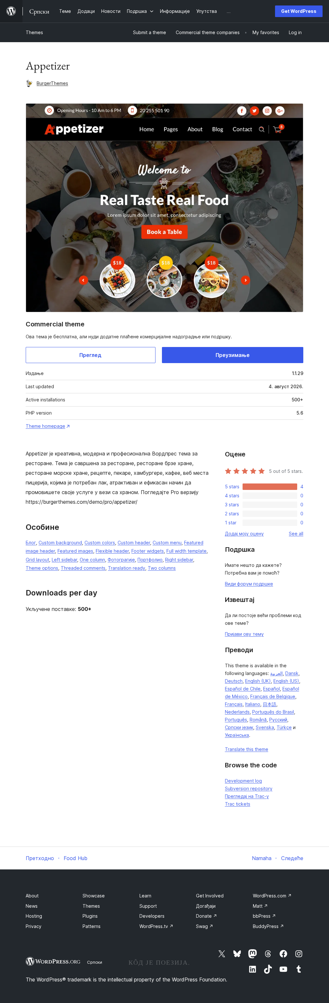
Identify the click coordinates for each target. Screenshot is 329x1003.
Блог (31, 542)
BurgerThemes (52, 83)
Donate (206, 916)
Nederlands (237, 712)
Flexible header (112, 551)
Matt (260, 906)
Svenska (265, 727)
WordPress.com (272, 895)
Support (148, 906)
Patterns (92, 926)
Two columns (162, 568)
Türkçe (284, 727)
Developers (151, 916)
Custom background (60, 542)
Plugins (90, 916)
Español (271, 688)
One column (92, 559)
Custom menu (167, 542)
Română (258, 719)
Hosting (34, 916)
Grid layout (37, 559)
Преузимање (233, 355)
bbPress (264, 916)
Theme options (42, 568)
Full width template (186, 551)
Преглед (90, 355)
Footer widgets (147, 551)
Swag (204, 926)
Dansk (291, 673)
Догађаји (206, 906)
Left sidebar (64, 559)
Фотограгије (121, 559)
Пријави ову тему (244, 634)
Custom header (134, 542)
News (32, 906)
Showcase (94, 895)
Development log (243, 780)
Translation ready (126, 568)
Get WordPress (298, 11)
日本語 (269, 704)
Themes (34, 32)
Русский (278, 719)
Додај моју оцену (244, 533)
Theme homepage (45, 426)
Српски (94, 962)
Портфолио (150, 559)
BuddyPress (268, 926)
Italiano (252, 704)
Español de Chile (243, 688)
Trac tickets (237, 804)
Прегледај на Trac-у (247, 796)
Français (234, 704)
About (32, 895)
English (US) (286, 681)
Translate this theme (246, 749)
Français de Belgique (272, 696)
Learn (145, 895)
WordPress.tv (156, 926)
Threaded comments (83, 568)
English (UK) (258, 681)
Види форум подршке (249, 583)
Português (236, 719)
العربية (276, 673)
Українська (237, 735)
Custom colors (99, 542)
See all (296, 533)
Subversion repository (248, 788)
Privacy (33, 926)
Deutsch (234, 681)
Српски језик (239, 727)
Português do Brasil (273, 712)
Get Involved (210, 895)
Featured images (75, 551)
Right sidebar (179, 559)
